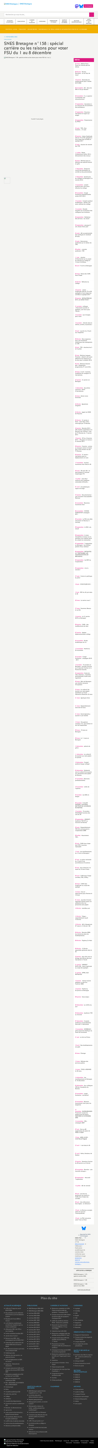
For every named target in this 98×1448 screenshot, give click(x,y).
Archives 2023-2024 (34, 1316)
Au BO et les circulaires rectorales (14, 1421)
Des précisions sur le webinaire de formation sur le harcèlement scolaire (14, 1315)
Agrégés (77, 1308)
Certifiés (77, 1311)
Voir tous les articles (83, 1290)
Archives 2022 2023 (34, 1318)
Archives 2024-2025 (34, 1313)
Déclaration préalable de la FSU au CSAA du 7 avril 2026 (14, 1375)
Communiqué (9, 1387)
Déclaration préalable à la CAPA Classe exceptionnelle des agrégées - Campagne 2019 (61, 1310)
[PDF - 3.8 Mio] (7, 180)
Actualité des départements (13, 1401)
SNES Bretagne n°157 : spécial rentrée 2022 (81, 1275)
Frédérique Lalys (10, 1353)
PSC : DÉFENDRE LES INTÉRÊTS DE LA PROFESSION (14, 1384)
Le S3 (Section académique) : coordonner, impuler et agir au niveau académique (14, 1325)
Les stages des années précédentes (81, 1345)
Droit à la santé (79, 1366)
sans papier (78, 1404)
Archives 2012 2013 (34, 1342)
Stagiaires (78, 1323)
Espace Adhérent (75, 1441)
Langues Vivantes (80, 1394)
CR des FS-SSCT (79, 1361)
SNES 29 (77, 1380)
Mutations (55, 1360)
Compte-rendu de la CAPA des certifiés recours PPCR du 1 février (60, 1339)
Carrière (54, 1378)
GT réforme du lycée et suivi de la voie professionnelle (14, 1350)
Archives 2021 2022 (34, 1320)
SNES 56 (77, 1382)
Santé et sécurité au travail (82, 1363)
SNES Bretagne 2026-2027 (36, 1308)
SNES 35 (77, 1377)
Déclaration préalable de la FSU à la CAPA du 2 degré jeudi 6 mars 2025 (61, 1356)
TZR (76, 1318)
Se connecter (77, 1443)
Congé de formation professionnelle (58, 1374)
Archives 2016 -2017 (34, 1332)
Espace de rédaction (12, 1446)
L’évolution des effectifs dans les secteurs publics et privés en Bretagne (38, 1417)
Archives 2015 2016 (34, 1334)
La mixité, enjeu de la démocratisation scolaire (36, 1396)
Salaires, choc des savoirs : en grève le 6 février (13, 1356)
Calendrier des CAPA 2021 (59, 1331)
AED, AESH (78, 1325)
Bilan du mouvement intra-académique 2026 (13, 1379)
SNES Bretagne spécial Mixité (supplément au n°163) (37, 1392)
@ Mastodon (84, 1443)
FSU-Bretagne (58, 1441)
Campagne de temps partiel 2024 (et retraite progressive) (61, 1351)
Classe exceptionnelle (58, 1367)
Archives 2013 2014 (34, 1339)
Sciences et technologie (82, 1397)
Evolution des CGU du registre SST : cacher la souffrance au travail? (83, 1357)
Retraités (77, 1327)
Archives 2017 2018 (34, 1330)
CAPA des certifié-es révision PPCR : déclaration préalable (60, 1322)
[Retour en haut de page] (7, 1440)
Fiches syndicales (57, 1380)
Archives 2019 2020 (34, 1325)
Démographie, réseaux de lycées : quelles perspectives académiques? (37, 1408)
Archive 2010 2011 (34, 1346)
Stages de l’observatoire (82, 1335)
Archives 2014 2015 (34, 1337)
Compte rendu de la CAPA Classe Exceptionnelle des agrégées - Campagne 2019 (61, 1316)
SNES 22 (77, 1375)
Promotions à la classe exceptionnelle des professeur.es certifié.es (61, 1346)
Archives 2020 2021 (34, 1323)
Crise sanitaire (79, 1389)
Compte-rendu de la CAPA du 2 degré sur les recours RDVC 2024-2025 (14, 1370)
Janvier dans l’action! (11, 1336)
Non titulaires (79, 1320)
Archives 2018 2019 (34, 1327)
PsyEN (77, 1316)
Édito (7, 1389)
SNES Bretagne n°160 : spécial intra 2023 (81, 1285)
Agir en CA (8, 1410)
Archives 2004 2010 (34, 1349)
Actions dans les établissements (14, 1423)
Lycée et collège (79, 1392)
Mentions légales (84, 1441)
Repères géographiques (35, 1400)
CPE (76, 1313)
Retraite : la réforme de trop (13, 1408)
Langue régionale (80, 1342)
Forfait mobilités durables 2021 (14, 1334)
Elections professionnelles (12, 1426)
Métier (77, 1401)
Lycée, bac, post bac (11, 1394)
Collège (7, 1396)
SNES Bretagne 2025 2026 (36, 1311)
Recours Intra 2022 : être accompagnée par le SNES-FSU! (14, 1339)
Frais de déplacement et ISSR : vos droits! (14, 1361)
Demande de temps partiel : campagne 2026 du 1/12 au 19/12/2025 (60, 1327)
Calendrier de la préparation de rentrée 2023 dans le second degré (14, 1344)
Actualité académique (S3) (12, 1392)
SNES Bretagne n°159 (80, 1280)
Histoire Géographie (81, 1399)
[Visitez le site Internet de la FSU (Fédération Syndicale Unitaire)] (16, 1444)
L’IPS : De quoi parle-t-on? (36, 1421)
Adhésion (8, 1399)
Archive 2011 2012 (34, 1344)
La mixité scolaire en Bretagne (37, 1412)
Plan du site (69, 1443)
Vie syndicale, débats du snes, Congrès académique (13, 1418)
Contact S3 (66, 1441)
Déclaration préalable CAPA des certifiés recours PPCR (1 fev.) (61, 1334)
